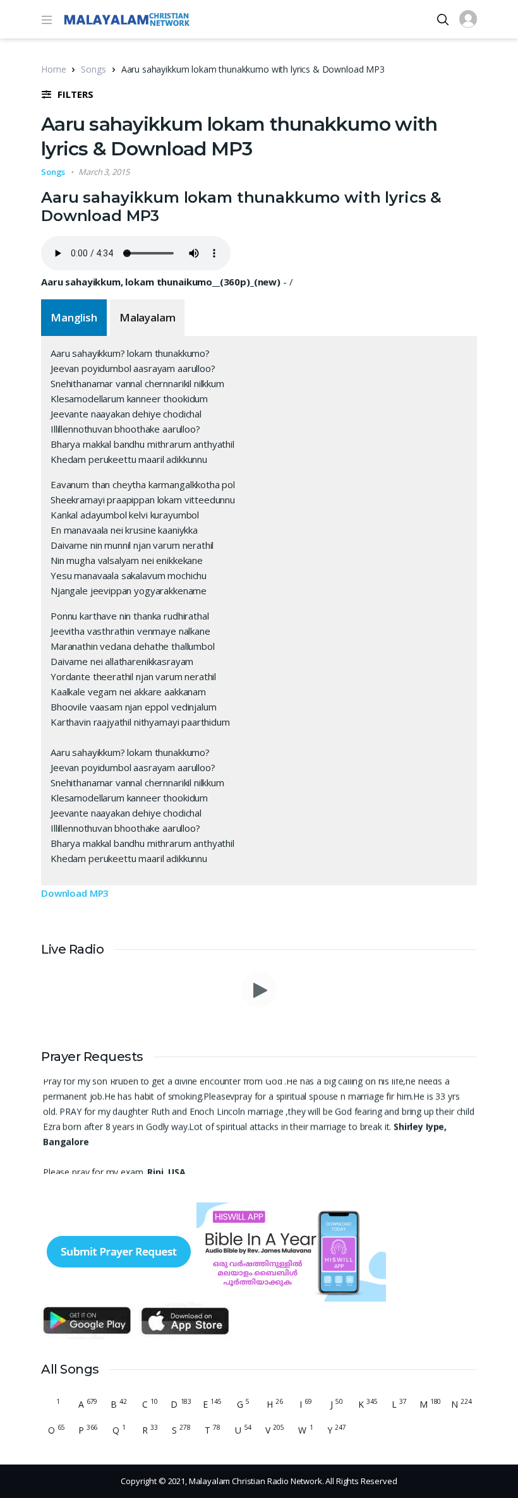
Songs (93, 69)
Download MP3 (75, 893)
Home (53, 69)
